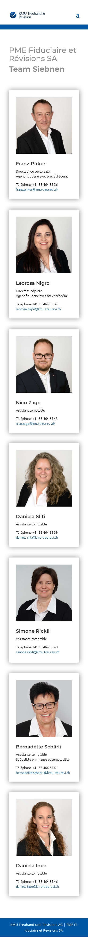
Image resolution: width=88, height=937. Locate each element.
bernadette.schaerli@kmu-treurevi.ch (43, 772)
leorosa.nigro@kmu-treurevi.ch (38, 308)
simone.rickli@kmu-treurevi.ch (38, 651)
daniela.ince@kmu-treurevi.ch (37, 886)
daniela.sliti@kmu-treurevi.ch (37, 537)
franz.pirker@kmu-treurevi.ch (37, 189)
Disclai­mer (17, 26)
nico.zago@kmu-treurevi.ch (35, 423)
